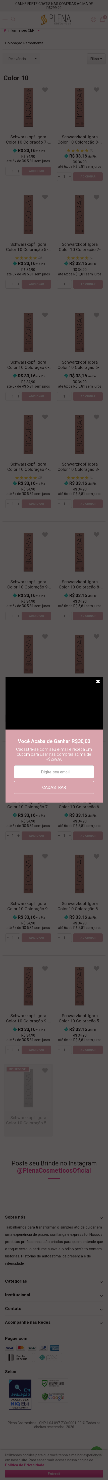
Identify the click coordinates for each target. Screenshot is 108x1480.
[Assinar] (54, 787)
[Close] (98, 681)
